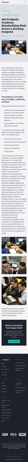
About (3, 363)
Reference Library (6, 415)
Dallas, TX (22, 445)
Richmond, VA (17, 447)
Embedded (4, 391)
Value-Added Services (21, 387)
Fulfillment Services (6, 409)
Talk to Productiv (6, 418)
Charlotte (4, 386)
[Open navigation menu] (25, 2)
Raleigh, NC (17, 448)
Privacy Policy (20, 454)
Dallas (3, 383)
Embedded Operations (21, 365)
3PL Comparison (5, 369)
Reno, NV (4, 388)
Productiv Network (20, 362)
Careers (3, 421)
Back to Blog (6, 10)
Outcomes (4, 372)
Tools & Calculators (6, 412)
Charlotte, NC (5, 447)
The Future (4, 375)
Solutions (4, 366)
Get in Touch (14, 341)
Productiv (6, 39)
